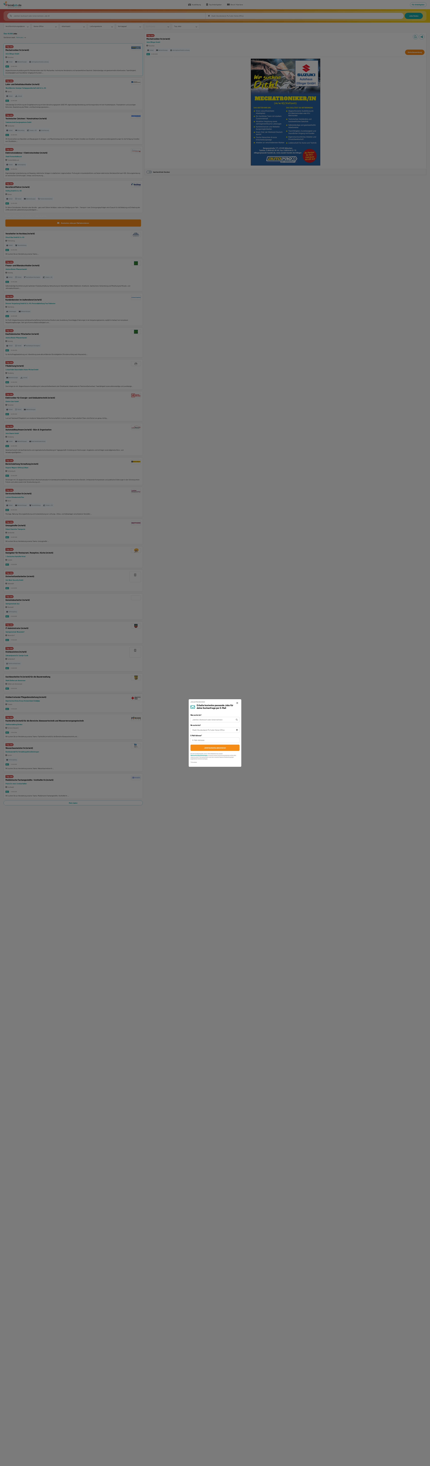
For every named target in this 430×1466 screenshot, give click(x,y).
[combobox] (212, 719)
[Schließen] (237, 703)
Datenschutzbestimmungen (199, 755)
